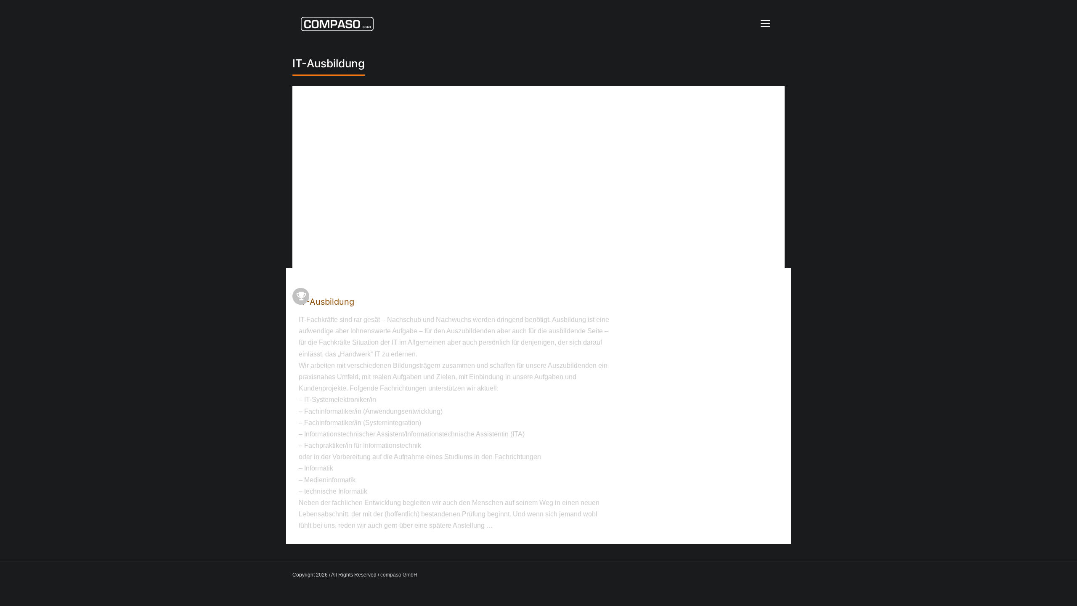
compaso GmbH (398, 575)
